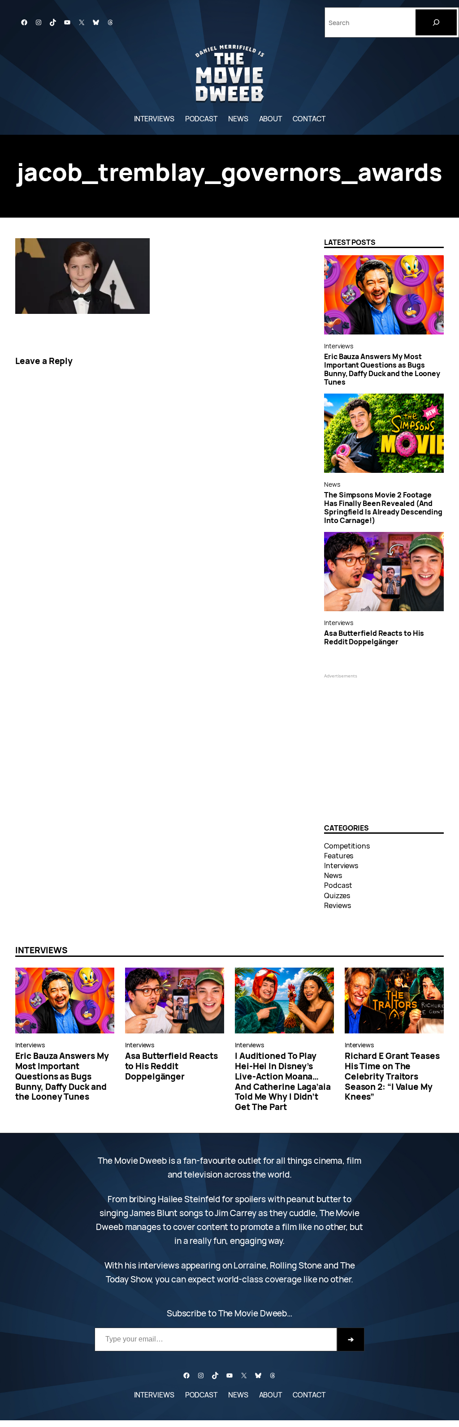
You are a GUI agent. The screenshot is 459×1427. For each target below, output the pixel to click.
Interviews (338, 346)
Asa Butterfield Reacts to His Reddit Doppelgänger (374, 637)
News (332, 484)
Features (338, 856)
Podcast (338, 885)
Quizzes (337, 895)
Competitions (347, 846)
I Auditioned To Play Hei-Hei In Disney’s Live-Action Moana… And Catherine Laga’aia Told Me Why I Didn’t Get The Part (283, 1081)
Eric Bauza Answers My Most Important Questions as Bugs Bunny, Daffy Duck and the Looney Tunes (382, 369)
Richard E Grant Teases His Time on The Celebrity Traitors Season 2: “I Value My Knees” (392, 1076)
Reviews (337, 905)
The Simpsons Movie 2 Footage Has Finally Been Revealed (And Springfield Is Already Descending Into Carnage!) (383, 508)
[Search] (436, 22)
